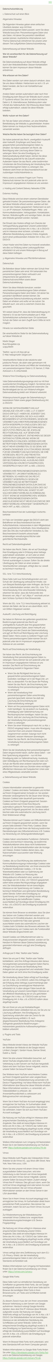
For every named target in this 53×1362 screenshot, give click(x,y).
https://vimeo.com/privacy (20, 1271)
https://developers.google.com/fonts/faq (29, 1352)
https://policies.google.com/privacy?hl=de (27, 1147)
